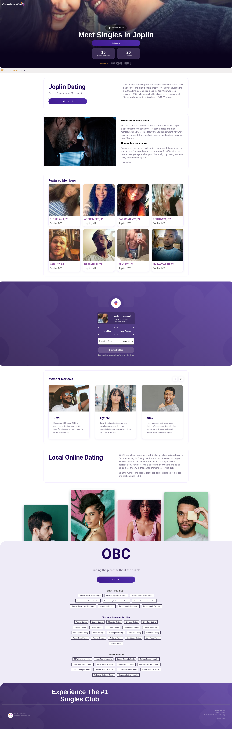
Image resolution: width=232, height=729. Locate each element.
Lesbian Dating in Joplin (104, 670)
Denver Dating (80, 627)
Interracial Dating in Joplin (149, 664)
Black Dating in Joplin (103, 659)
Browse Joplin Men (106, 606)
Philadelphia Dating (80, 638)
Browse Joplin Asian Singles (90, 595)
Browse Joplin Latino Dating (144, 601)
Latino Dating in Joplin (81, 670)
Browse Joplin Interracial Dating (116, 601)
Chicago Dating (132, 622)
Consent (211, 715)
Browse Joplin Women (151, 606)
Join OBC (116, 579)
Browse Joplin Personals (128, 606)
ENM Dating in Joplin (105, 664)
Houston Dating (113, 627)
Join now (116, 43)
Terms (217, 713)
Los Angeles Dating (80, 633)
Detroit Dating (96, 627)
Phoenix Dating (98, 638)
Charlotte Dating (114, 622)
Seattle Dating (116, 643)
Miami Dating (98, 633)
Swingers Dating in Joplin (128, 675)
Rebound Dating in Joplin (103, 675)
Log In (224, 4)
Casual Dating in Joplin (126, 659)
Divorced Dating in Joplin (82, 664)
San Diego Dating (152, 638)
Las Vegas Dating (150, 627)
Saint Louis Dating (134, 638)
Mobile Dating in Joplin (150, 670)
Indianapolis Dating (131, 627)
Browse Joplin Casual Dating (88, 601)
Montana (12, 70)
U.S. (3, 70)
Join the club (67, 101)
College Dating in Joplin (149, 659)
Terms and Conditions (127, 355)
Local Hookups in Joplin (128, 670)
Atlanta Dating (81, 622)
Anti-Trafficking (220, 715)
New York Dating (152, 633)
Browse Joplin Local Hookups (83, 606)
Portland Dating (115, 638)
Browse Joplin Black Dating (142, 595)
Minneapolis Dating (116, 633)
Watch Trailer (117, 28)
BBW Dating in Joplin (82, 659)
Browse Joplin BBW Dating (116, 595)
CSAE (205, 715)
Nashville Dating (135, 633)
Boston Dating (97, 622)
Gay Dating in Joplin (126, 664)
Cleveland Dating (149, 622)
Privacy (222, 713)
